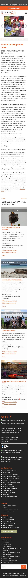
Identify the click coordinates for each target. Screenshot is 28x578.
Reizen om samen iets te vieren (11, 478)
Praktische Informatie (9, 523)
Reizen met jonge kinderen (10, 488)
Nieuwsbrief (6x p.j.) (9, 531)
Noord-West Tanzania (8, 562)
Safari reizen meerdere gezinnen (11, 482)
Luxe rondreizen (7, 472)
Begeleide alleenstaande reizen (11, 476)
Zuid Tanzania (6, 550)
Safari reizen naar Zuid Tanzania (11, 552)
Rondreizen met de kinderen (10, 474)
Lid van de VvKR (5, 441)
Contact (5, 507)
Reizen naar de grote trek (9, 470)
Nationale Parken (7, 540)
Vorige (3, 198)
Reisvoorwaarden (15, 575)
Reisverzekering (7, 521)
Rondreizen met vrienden (9, 480)
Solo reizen (6, 494)
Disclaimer (23, 573)
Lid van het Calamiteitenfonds (9, 439)
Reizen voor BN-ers (8, 484)
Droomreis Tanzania (9, 13)
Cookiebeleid (23, 575)
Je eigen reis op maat (8, 511)
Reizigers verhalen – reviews (10, 509)
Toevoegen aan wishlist (10, 250)
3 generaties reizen (8, 490)
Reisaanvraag (14, 8)
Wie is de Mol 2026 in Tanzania (11, 527)
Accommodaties (7, 544)
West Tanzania (7, 554)
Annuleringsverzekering (9, 519)
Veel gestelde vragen (8, 525)
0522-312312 (16, 430)
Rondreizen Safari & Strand (10, 560)
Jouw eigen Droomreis (10, 252)
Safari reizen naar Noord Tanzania (12, 548)
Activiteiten (6, 542)
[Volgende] (26, 26)
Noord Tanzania (7, 546)
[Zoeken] (23, 567)
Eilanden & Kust (7, 558)
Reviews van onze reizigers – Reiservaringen (14, 5)
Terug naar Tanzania (8, 330)
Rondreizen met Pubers (9, 492)
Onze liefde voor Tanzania (10, 505)
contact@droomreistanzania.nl (10, 432)
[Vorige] (2, 26)
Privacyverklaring (6, 575)
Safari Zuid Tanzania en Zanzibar (12, 280)
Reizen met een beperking (10, 496)
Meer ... (4, 255)
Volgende (23, 198)
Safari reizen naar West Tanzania (11, 556)
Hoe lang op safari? (8, 517)
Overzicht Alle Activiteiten (9, 39)
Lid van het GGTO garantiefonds (9, 437)
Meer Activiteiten (20, 39)
